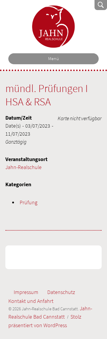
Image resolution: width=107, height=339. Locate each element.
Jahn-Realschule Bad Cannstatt (53, 26)
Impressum (26, 292)
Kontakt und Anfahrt (31, 301)
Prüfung (28, 202)
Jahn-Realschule (23, 167)
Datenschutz (61, 292)
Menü (53, 58)
